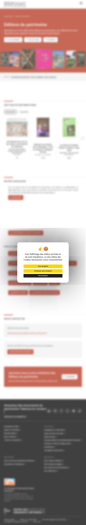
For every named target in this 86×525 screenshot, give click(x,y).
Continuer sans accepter (43, 271)
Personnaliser (43, 276)
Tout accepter (43, 266)
